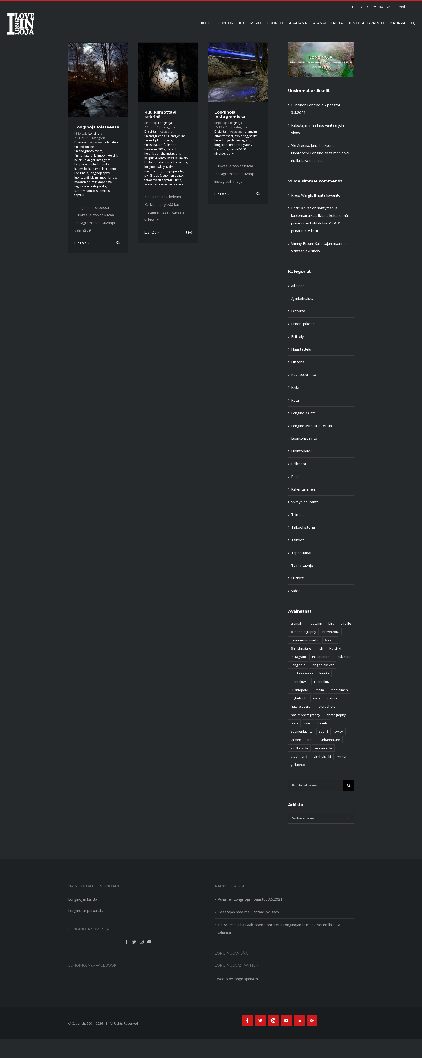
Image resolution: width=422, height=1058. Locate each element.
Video (296, 590)
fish (320, 648)
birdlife (346, 623)
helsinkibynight (84, 160)
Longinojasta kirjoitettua (311, 425)
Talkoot (297, 539)
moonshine (82, 182)
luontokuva (299, 681)
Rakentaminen (303, 489)
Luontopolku (301, 451)
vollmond (180, 184)
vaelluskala (299, 748)
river (307, 723)
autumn (316, 623)
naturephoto (325, 706)
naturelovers (300, 706)
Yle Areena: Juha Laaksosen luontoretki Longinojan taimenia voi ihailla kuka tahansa (320, 153)
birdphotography (303, 632)
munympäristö (102, 182)
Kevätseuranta (303, 374)
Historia (298, 361)
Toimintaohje (302, 565)
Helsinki (113, 155)
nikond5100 (238, 149)
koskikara (343, 656)
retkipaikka (98, 186)
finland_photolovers (88, 151)
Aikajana (298, 285)
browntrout (330, 632)
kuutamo (94, 169)
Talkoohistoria (303, 527)
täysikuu (80, 195)
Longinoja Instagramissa (229, 114)
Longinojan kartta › (83, 899)
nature (332, 698)
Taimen (297, 514)
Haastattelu (301, 349)
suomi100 (103, 191)
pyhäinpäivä (152, 175)
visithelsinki (322, 756)
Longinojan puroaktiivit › (88, 910)
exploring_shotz (246, 136)
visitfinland (299, 756)
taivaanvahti (152, 180)
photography (336, 715)
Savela (322, 723)
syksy (338, 731)
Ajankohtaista (302, 298)
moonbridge (109, 177)
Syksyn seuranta (304, 501)
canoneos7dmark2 (305, 640)
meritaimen (339, 690)
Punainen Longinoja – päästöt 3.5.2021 (250, 899)
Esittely (297, 336)
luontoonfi (81, 177)
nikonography (224, 153)
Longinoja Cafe (303, 412)
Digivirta (80, 142)
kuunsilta (103, 164)
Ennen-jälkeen (303, 323)
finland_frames (154, 136)
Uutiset (297, 578)
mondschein (152, 171)
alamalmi (251, 131)
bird (331, 623)
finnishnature (83, 155)
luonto (324, 673)
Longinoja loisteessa (96, 127)
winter (342, 756)
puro (294, 723)
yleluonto (298, 764)
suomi (323, 731)
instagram (103, 160)
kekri (170, 158)
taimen (296, 739)
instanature (320, 656)
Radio (296, 476)
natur (317, 698)
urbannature (330, 739)
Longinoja (95, 133)
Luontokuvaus (324, 681)
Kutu (295, 400)
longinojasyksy (100, 173)
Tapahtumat (301, 552)
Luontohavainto (304, 438)
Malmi (94, 177)
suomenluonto (84, 191)
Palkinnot (298, 463)
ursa (178, 180)
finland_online (84, 147)
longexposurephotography (233, 145)
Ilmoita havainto (327, 195)
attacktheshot (223, 136)
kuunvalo (80, 169)
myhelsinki (299, 698)
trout (311, 739)
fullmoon (100, 155)
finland (330, 640)
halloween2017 (154, 149)
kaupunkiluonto (85, 164)
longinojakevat (323, 665)
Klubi (295, 387)
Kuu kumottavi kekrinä (160, 114)
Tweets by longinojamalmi (237, 978)
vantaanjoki (323, 748)
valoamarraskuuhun (158, 184)
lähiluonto (109, 169)
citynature (112, 142)
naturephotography (305, 715)
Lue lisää (80, 243)
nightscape (82, 186)
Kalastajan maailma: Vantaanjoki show (249, 911)
